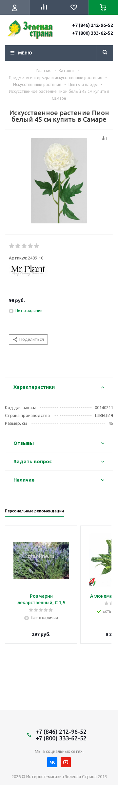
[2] (18, 246)
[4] (31, 246)
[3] (24, 246)
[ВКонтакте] (52, 762)
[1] (12, 246)
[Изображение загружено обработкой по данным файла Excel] (59, 180)
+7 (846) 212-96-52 (92, 25)
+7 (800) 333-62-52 (92, 33)
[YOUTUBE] (66, 762)
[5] (37, 246)
